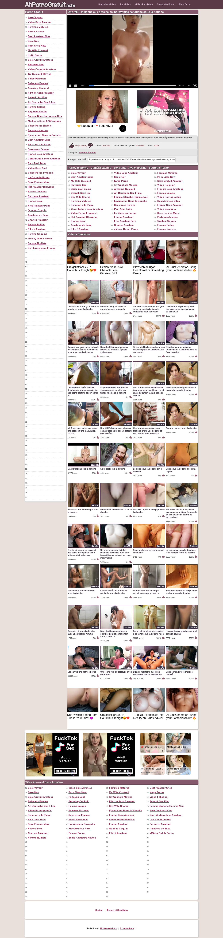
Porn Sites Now (37, 45)
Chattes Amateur (38, 219)
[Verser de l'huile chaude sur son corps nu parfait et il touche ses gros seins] (149, 344)
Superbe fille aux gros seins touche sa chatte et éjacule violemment (114, 350)
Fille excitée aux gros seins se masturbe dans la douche (181, 389)
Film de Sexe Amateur (40, 92)
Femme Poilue (36, 224)
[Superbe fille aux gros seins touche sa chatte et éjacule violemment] (116, 344)
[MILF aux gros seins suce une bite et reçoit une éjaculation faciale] (83, 425)
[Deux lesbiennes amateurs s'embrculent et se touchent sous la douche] (116, 628)
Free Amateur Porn (39, 205)
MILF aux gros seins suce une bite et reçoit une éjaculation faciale (82, 431)
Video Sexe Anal (37, 168)
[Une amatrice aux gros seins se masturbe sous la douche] (83, 304)
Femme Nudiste (37, 243)
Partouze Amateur (38, 196)
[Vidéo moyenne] (90, 145)
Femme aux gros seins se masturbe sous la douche (113, 307)
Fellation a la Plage (39, 144)
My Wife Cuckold (38, 50)
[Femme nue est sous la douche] (182, 425)
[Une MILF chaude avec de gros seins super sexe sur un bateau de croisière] (116, 425)
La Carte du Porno (38, 177)
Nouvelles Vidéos (107, 4)
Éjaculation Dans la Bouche (44, 135)
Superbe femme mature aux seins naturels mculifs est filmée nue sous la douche (114, 390)
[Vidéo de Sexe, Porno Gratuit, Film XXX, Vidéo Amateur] (51, 8)
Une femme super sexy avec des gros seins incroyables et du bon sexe (180, 309)
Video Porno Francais (40, 172)
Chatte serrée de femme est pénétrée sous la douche (114, 592)
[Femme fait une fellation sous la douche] (116, 507)
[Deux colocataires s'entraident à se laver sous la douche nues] (149, 628)
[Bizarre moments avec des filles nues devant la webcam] (149, 669)
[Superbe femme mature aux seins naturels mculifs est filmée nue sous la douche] (116, 385)
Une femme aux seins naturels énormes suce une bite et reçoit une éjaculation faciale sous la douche (148, 391)
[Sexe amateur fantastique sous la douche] (83, 507)
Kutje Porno (35, 55)
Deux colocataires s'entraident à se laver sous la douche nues (148, 632)
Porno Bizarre (36, 31)
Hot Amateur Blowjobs (41, 186)
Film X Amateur (37, 229)
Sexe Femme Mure (38, 182)
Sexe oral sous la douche (112, 469)
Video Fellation (37, 78)
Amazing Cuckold (38, 88)
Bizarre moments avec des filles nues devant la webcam (147, 673)
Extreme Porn (127, 928)
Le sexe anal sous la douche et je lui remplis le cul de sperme (181, 551)
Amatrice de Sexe (38, 215)
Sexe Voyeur (35, 17)
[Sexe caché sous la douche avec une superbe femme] (83, 628)
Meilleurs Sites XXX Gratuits (44, 121)
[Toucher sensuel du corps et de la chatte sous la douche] (182, 588)
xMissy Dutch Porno (40, 238)
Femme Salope (36, 106)
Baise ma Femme (38, 83)
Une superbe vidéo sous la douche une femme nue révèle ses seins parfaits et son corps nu (83, 391)
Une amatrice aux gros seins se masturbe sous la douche (83, 307)
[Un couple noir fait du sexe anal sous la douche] (182, 628)
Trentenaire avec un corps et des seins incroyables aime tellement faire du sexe (82, 553)
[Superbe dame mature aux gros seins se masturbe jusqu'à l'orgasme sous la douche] (149, 304)
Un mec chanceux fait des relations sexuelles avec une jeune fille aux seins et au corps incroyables (116, 554)
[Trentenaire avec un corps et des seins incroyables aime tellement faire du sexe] (83, 547)
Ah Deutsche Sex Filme (41, 102)
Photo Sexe (184, 4)
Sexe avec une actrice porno (82, 672)
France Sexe (35, 201)
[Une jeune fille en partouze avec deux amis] (116, 669)
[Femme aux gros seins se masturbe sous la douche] (116, 304)
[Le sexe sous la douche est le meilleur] (149, 466)
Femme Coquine (37, 233)
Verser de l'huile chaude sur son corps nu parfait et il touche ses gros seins (149, 350)
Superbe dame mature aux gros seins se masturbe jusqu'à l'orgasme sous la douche (148, 309)
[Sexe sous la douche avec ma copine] (182, 466)
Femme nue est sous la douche (181, 428)
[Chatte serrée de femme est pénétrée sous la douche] (116, 588)
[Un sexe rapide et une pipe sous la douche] (149, 507)
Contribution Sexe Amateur (44, 158)
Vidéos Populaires (144, 4)
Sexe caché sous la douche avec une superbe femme (81, 632)
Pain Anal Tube (37, 163)
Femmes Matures (38, 26)
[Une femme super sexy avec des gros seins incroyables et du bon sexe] (182, 304)
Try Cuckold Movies (39, 73)
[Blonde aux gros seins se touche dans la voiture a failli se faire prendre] (182, 344)
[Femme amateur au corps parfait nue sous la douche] (149, 588)
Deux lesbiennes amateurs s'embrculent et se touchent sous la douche (114, 634)
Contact (99, 910)
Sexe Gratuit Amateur (40, 59)
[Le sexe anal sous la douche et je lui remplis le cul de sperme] (182, 547)
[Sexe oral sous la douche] (116, 466)
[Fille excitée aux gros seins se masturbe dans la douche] (182, 385)
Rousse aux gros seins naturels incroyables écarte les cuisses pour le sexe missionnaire (83, 350)
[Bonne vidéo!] (71, 145)
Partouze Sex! (36, 64)
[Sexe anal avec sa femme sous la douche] (149, 547)
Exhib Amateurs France (41, 248)
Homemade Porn (108, 928)
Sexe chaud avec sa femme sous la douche (81, 592)
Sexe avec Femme (38, 149)
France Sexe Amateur (40, 153)
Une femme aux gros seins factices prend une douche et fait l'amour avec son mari (147, 431)
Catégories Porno (165, 4)
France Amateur (37, 191)
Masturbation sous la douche (82, 469)
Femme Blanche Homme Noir (45, 116)
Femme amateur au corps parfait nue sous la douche (146, 592)
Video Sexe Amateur (40, 22)
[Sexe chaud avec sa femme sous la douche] (83, 588)
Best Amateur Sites (39, 36)
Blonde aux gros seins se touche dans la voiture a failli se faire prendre (181, 350)
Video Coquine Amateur (42, 69)
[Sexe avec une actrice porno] (83, 669)
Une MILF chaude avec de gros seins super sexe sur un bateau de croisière (116, 431)
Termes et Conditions (117, 910)
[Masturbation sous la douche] (83, 466)
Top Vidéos (125, 4)
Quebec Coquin (37, 210)
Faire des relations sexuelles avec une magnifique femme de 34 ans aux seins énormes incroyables (181, 513)
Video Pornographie (40, 125)
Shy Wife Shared (37, 111)
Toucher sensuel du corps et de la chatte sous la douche (181, 592)
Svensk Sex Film (37, 97)
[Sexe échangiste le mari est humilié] (182, 669)
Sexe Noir (33, 41)
